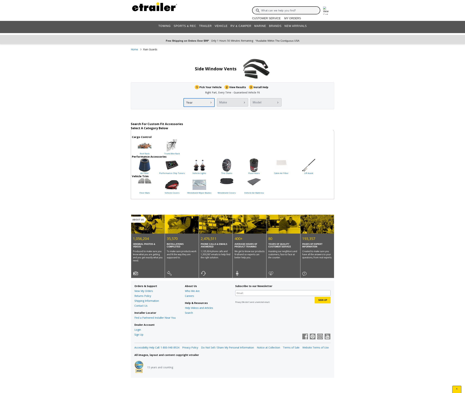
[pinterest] (313, 337)
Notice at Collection (268, 347)
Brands (275, 25)
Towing (164, 25)
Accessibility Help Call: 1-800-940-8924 (156, 347)
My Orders (292, 18)
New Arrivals (295, 25)
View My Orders (143, 291)
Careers (189, 296)
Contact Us (140, 305)
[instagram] (320, 337)
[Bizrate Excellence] (139, 367)
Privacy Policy (190, 347)
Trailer (205, 25)
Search (189, 312)
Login (137, 329)
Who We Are (192, 291)
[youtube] (327, 337)
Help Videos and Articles (199, 308)
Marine (260, 25)
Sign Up (138, 334)
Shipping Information (146, 300)
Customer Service (266, 18)
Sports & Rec (185, 25)
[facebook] (305, 337)
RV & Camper (241, 25)
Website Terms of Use (315, 347)
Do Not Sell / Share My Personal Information (227, 347)
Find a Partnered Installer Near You (155, 317)
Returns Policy (142, 296)
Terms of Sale (291, 347)
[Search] (257, 10)
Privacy (238, 302)
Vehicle (221, 25)
